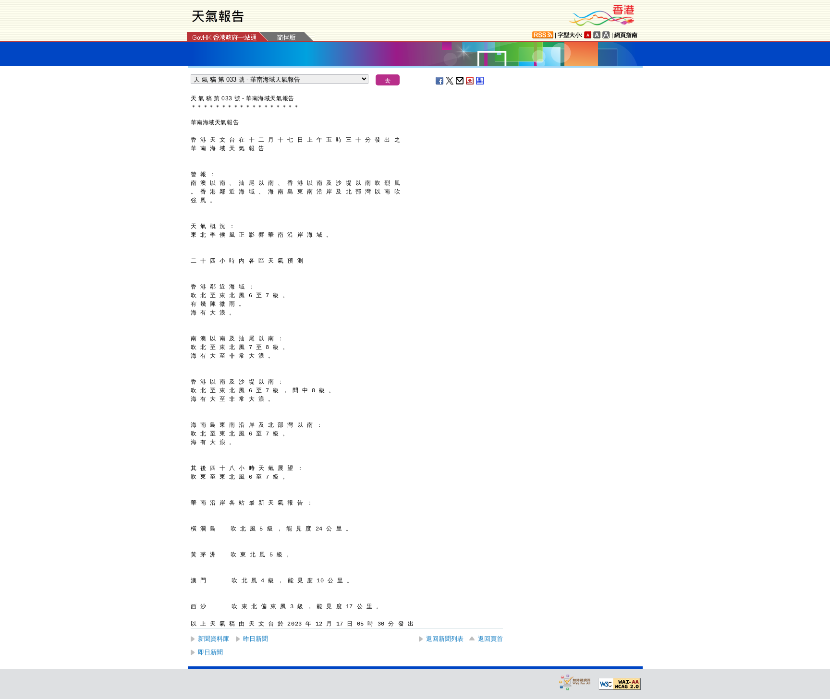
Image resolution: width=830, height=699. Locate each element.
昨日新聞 (255, 638)
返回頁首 (490, 638)
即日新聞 (210, 652)
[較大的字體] (597, 34)
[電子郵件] (460, 80)
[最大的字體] (606, 34)
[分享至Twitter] (450, 80)
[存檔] (470, 80)
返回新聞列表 (445, 638)
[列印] (480, 80)
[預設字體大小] (588, 34)
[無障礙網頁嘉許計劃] (575, 682)
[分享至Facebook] (440, 80)
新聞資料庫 (213, 638)
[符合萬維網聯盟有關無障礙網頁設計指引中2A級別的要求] (619, 684)
